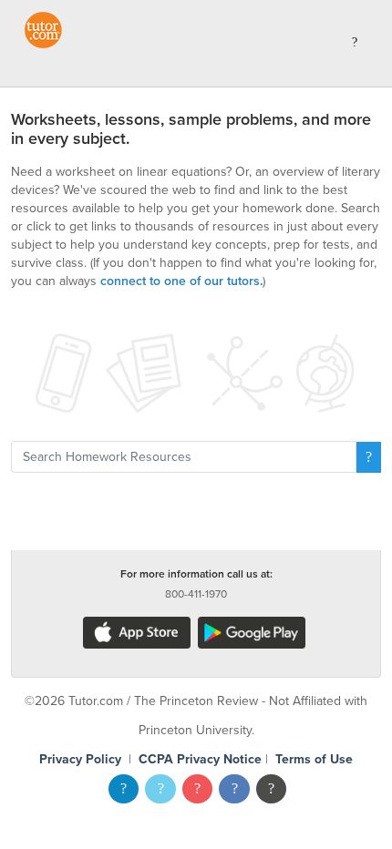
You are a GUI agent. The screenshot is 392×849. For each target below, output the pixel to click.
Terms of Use (314, 759)
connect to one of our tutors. (181, 281)
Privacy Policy (80, 759)
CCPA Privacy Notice (200, 759)
